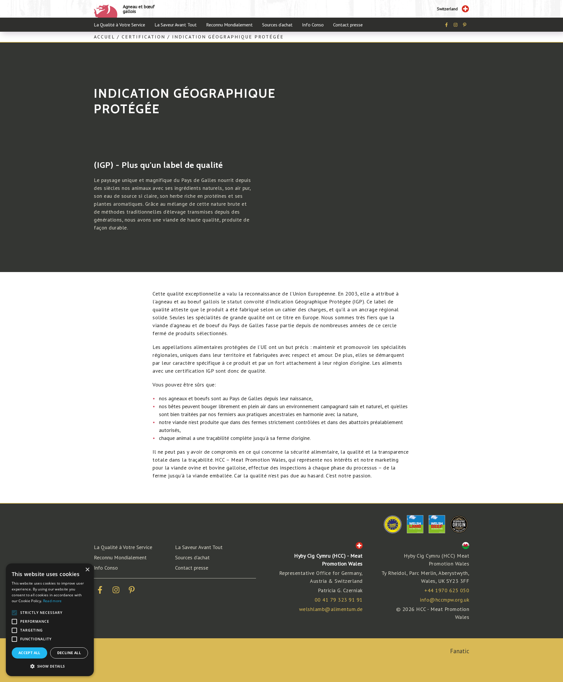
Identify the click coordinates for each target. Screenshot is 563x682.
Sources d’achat (277, 25)
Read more (52, 600)
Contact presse (348, 25)
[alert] (50, 619)
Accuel (104, 37)
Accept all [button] (29, 652)
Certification (143, 37)
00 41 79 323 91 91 (339, 599)
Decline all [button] (69, 652)
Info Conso (313, 25)
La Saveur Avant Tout (176, 25)
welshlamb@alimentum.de (331, 609)
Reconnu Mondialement (229, 25)
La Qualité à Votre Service (119, 25)
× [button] (87, 570)
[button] (50, 666)
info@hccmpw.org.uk (444, 599)
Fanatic (459, 651)
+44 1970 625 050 (446, 590)
